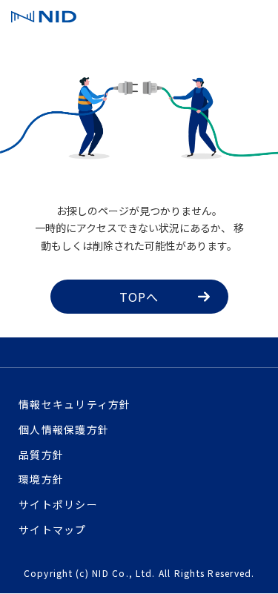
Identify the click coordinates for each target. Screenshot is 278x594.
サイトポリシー (58, 504)
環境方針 (41, 479)
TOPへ (139, 297)
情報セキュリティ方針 (75, 404)
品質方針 (41, 454)
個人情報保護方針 (64, 429)
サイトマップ (53, 529)
